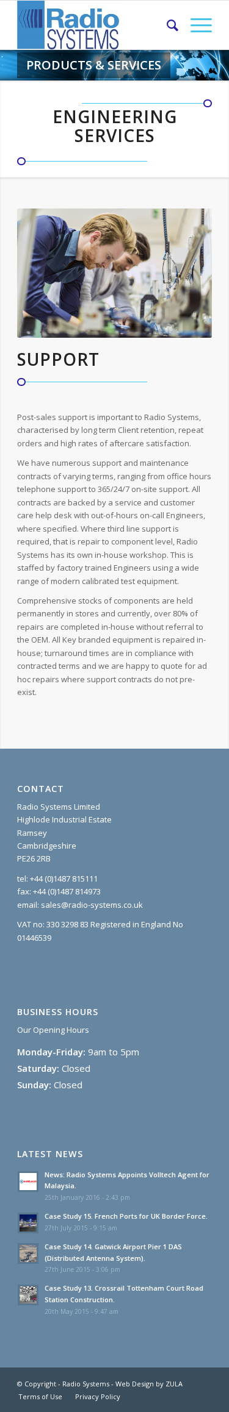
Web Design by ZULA (149, 1383)
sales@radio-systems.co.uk (92, 904)
